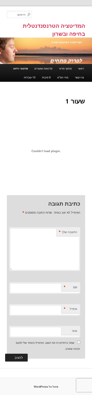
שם (70, 287)
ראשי (81, 68)
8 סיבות (46, 77)
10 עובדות (30, 77)
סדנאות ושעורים (43, 68)
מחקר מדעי (65, 68)
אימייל (70, 308)
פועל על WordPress (46, 387)
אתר (74, 331)
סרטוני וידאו (20, 68)
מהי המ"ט (62, 77)
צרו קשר (79, 77)
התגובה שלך (68, 232)
